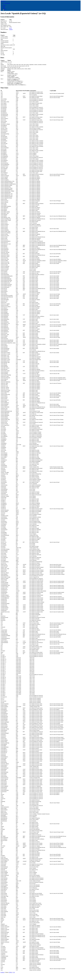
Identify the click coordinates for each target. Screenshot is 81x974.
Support (4, 8)
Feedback (2, 972)
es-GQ (10, 28)
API (4, 6)
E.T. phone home (6, 3)
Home (4, 5)
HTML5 (10, 972)
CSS (14, 972)
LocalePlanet (3, 1)
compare (11, 29)
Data (4, 7)
